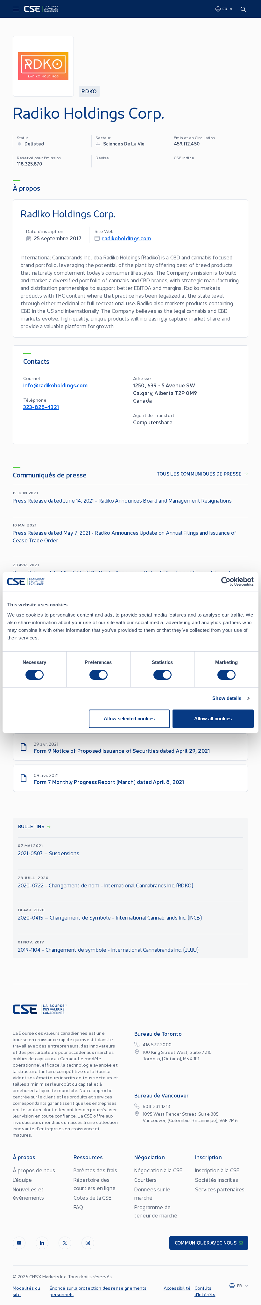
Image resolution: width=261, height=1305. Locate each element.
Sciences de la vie (124, 143)
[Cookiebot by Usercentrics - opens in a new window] (226, 581)
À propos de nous (34, 1170)
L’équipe (22, 1179)
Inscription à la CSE (217, 1170)
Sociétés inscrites (216, 1179)
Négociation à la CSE (158, 1170)
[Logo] (41, 9)
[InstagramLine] (87, 1243)
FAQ (78, 1206)
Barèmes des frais (95, 1170)
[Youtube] (19, 1243)
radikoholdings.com (126, 238)
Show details (226, 698)
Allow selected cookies (129, 718)
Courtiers (145, 1179)
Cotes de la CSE (92, 1197)
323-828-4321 (41, 406)
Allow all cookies (213, 718)
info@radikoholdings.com (55, 385)
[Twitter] (65, 1243)
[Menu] (16, 9)
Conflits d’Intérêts (204, 1291)
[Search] (244, 8)
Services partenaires (219, 1189)
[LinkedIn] (42, 1243)
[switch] (98, 675)
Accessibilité (177, 1288)
